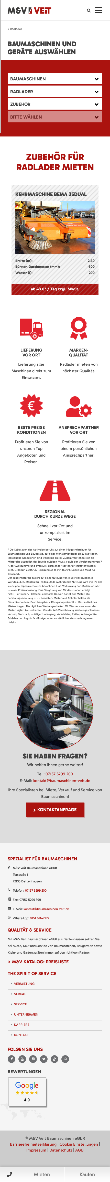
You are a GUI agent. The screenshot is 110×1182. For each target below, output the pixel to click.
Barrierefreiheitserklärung (33, 1144)
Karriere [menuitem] (21, 1025)
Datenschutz (60, 1150)
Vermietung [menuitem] (24, 984)
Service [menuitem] (20, 1004)
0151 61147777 (39, 918)
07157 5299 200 (59, 774)
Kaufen (87, 1174)
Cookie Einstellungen (79, 1144)
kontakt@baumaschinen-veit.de (61, 780)
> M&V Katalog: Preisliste (38, 962)
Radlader (16, 29)
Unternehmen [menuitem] (26, 1014)
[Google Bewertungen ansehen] (29, 1093)
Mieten (42, 1174)
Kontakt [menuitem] (21, 1035)
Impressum (36, 1150)
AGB (79, 1150)
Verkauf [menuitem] (21, 994)
